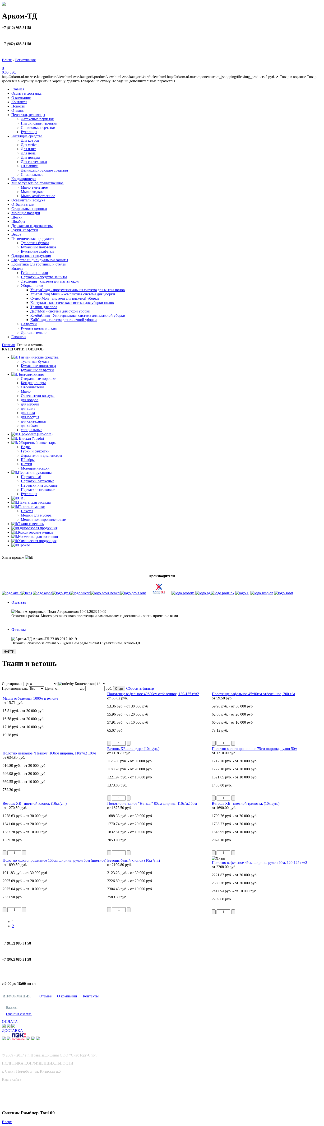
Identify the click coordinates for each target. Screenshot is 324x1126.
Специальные (32, 174)
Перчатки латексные (37, 481)
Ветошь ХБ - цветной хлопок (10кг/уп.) (35, 803)
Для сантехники (34, 162)
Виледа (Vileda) (31, 438)
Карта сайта (11, 1079)
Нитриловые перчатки (39, 123)
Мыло (26, 391)
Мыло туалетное (34, 187)
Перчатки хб (31, 477)
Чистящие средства (26, 136)
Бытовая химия (31, 374)
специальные (31, 430)
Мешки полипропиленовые (43, 519)
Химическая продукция (37, 541)
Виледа (17, 268)
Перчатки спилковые (38, 490)
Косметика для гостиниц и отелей (38, 264)
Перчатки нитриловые (39, 485)
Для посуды (30, 157)
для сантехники (33, 421)
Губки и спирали (34, 273)
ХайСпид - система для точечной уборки (63, 320)
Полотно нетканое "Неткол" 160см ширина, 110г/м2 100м (49, 753)
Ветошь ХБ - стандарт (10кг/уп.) (133, 749)
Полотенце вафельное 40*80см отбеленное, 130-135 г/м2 (153, 694)
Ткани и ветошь (31, 524)
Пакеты (27, 511)
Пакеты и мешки (31, 507)
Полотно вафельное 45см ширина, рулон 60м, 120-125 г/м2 (259, 863)
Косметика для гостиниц (38, 537)
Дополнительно (33, 332)
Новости (18, 106)
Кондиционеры (23, 179)
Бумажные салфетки (37, 251)
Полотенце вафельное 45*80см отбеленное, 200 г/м (253, 694)
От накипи (29, 166)
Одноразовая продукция (31, 256)
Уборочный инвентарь (37, 443)
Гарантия (18, 337)
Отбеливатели (22, 204)
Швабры (18, 221)
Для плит (28, 149)
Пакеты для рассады (34, 502)
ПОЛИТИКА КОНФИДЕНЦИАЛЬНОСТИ (37, 1063)
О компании (21, 98)
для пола (28, 413)
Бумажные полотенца (38, 247)
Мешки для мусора (36, 515)
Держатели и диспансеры (32, 226)
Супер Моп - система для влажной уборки (64, 298)
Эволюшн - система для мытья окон (50, 281)
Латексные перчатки (37, 119)
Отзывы (17, 110)
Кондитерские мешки (35, 532)
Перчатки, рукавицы (28, 115)
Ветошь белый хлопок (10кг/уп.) (133, 860)
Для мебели (30, 145)
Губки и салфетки (35, 451)
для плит (28, 408)
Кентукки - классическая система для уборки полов (72, 303)
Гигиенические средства (38, 357)
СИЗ (21, 498)
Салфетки (29, 324)
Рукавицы (29, 132)
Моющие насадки (25, 213)
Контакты (19, 102)
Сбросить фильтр (140, 688)
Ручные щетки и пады (39, 328)
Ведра (16, 234)
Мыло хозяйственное (38, 196)
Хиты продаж (13, 557)
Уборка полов (32, 286)
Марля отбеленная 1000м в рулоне (30, 698)
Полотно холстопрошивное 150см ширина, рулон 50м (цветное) (54, 860)
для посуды (30, 417)
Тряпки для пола (43, 307)
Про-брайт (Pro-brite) (35, 434)
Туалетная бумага (35, 243)
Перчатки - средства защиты (44, 277)
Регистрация (25, 60)
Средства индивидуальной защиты (39, 260)
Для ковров (30, 140)
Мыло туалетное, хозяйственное (37, 183)
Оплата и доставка (26, 93)
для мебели (30, 404)
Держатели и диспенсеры (41, 455)
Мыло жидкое (32, 192)
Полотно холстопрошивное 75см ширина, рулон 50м (254, 749)
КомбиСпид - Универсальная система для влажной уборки (77, 315)
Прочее (24, 545)
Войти (7, 60)
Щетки (17, 217)
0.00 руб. (9, 72)
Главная (17, 89)
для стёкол (29, 425)
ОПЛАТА (10, 1021)
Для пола (28, 153)
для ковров (29, 400)
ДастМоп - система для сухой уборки (60, 311)
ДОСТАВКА (12, 1030)
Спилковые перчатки (38, 128)
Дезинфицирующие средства (44, 170)
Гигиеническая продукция (32, 239)
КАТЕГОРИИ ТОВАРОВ (23, 349)
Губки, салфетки (24, 230)
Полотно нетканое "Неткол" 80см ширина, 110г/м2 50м (152, 803)
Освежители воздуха (28, 200)
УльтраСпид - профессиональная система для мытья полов (77, 290)
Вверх (7, 1122)
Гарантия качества (19, 1014)
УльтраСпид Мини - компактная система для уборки (72, 294)
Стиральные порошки (29, 209)
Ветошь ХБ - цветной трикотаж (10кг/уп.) (245, 803)
